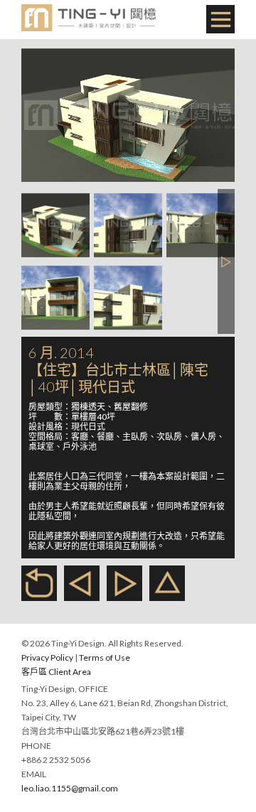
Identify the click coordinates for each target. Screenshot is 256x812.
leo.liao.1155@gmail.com (69, 788)
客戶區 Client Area (56, 671)
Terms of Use (104, 657)
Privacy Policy (47, 657)
